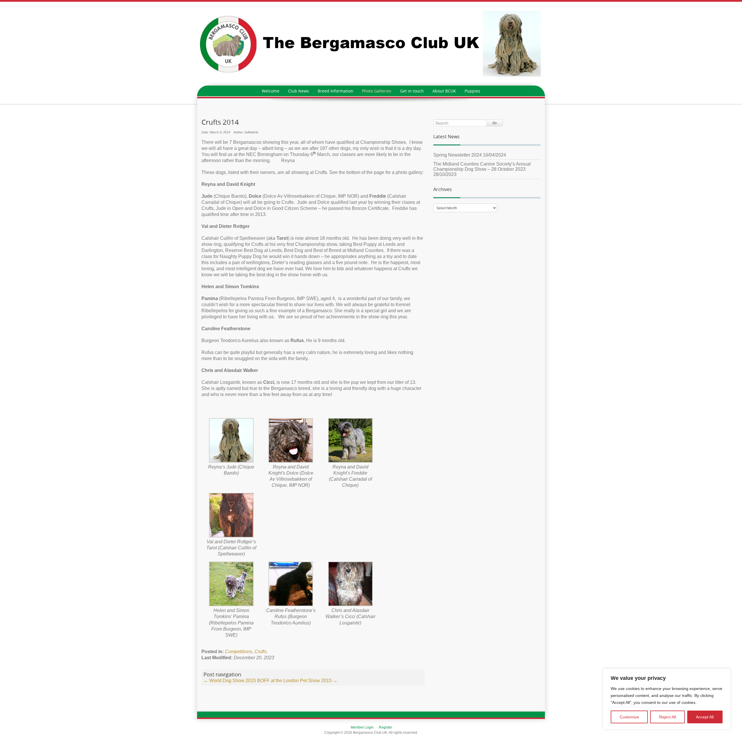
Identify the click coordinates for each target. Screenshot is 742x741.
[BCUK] (371, 43)
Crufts (260, 651)
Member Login (362, 727)
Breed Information (335, 91)
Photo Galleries (376, 91)
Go (494, 122)
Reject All (667, 717)
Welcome (270, 91)
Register (385, 727)
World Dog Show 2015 (229, 680)
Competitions (238, 651)
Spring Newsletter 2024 (457, 154)
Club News (298, 91)
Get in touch (412, 91)
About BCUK (444, 91)
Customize (629, 717)
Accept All (705, 717)
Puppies (472, 91)
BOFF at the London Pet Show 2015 (297, 680)
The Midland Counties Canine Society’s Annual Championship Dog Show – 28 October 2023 (482, 166)
